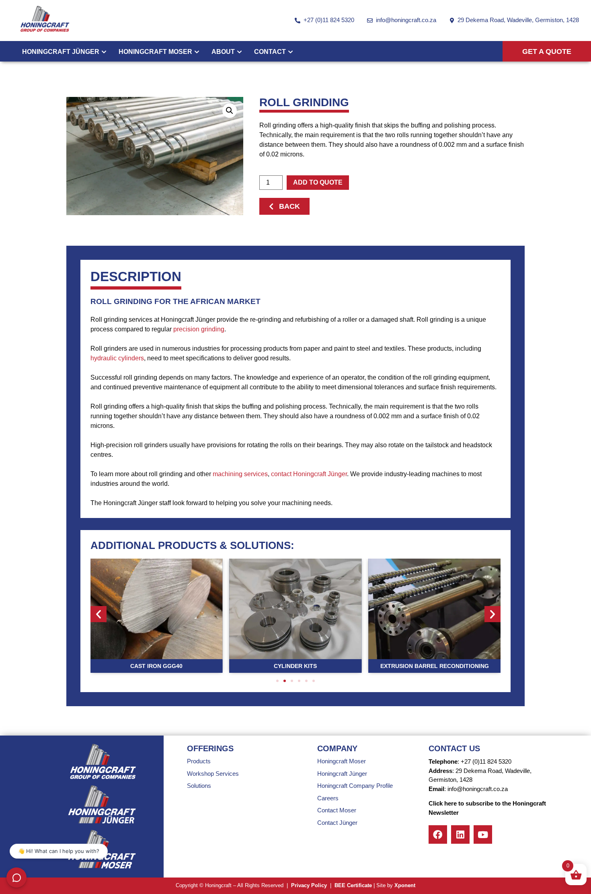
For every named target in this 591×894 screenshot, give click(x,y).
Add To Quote (318, 182)
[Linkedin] (460, 834)
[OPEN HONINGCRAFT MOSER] (196, 52)
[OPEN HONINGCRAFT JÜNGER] (104, 52)
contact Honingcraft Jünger (309, 474)
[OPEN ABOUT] (239, 52)
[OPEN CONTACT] (290, 52)
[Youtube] (483, 834)
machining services (240, 474)
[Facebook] (438, 834)
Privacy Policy (309, 885)
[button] (229, 110)
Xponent (404, 885)
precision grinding (198, 329)
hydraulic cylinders (117, 358)
